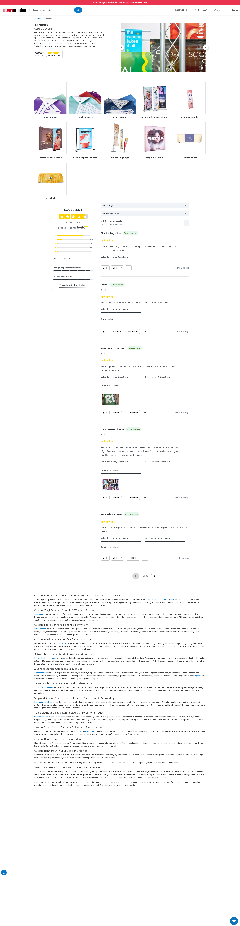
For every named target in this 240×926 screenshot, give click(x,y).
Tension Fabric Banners (50, 158)
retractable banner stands (156, 599)
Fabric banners (40, 629)
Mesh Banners (120, 117)
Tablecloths (50, 198)
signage (197, 675)
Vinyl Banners (51, 117)
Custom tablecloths (42, 716)
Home (39, 18)
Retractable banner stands (45, 658)
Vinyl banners (39, 614)
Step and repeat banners (44, 702)
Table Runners (189, 158)
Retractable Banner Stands (155, 117)
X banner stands (41, 673)
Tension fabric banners (43, 687)
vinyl (172, 599)
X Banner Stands (189, 117)
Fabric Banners (85, 117)
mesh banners (62, 643)
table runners (60, 716)
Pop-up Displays (154, 158)
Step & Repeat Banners (85, 158)
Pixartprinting (90, 731)
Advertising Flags (120, 158)
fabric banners (184, 599)
